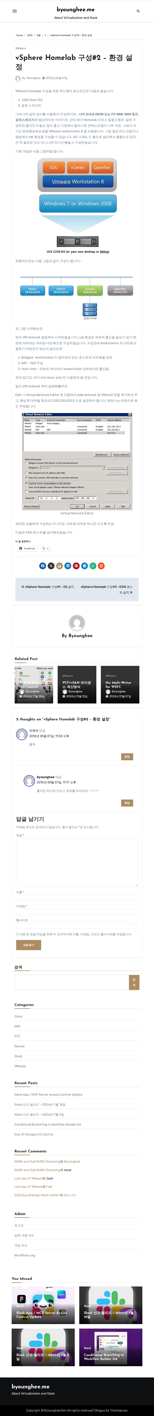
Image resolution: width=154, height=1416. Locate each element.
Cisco (18, 1016)
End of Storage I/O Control (33, 1134)
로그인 (19, 1225)
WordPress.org (24, 1255)
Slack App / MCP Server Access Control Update (48, 1094)
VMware (20, 48)
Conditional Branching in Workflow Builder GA (47, 1124)
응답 (127, 756)
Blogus (100, 1410)
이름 (20, 892)
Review (19, 1046)
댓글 (20, 835)
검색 (18, 967)
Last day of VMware (28, 1178)
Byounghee (34, 78)
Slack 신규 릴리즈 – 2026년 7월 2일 (39, 1114)
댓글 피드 (20, 1245)
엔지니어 (70, 1195)
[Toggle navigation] (15, 11)
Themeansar (118, 1410)
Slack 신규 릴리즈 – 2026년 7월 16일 (40, 1104)
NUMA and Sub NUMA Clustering (37, 1161)
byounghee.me (76, 10)
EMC (17, 1026)
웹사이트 (22, 920)
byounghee (45, 777)
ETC (17, 1036)
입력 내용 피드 (24, 1235)
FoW (49, 1187)
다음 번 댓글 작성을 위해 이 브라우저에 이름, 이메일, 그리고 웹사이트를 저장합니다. (75, 934)
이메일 (21, 906)
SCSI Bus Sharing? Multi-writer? (37, 1195)
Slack (18, 1056)
